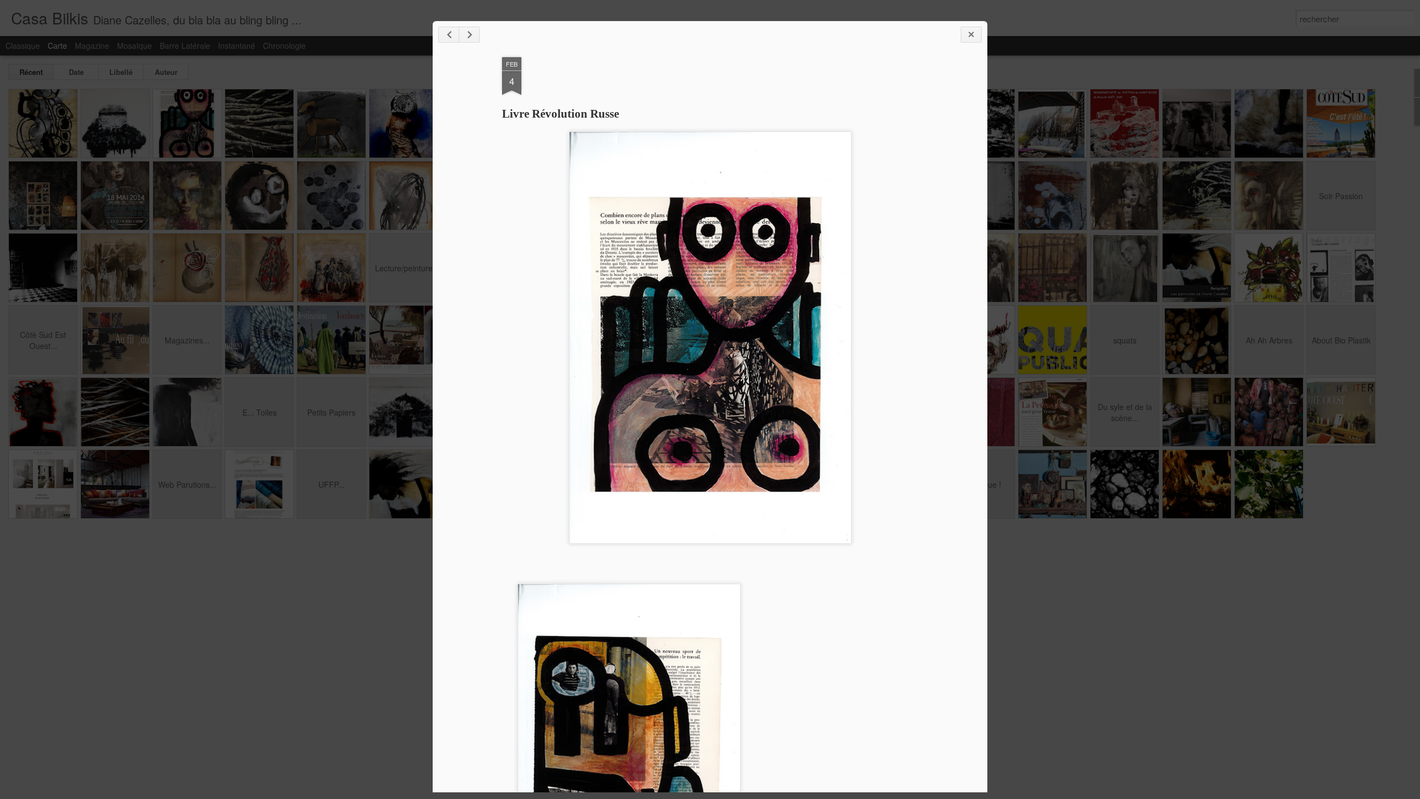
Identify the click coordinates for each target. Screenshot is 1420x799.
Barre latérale (185, 45)
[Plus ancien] (469, 35)
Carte (57, 45)
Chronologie (284, 45)
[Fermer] (971, 35)
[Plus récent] (448, 35)
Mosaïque (134, 45)
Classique (23, 45)
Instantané (236, 45)
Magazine (92, 45)
